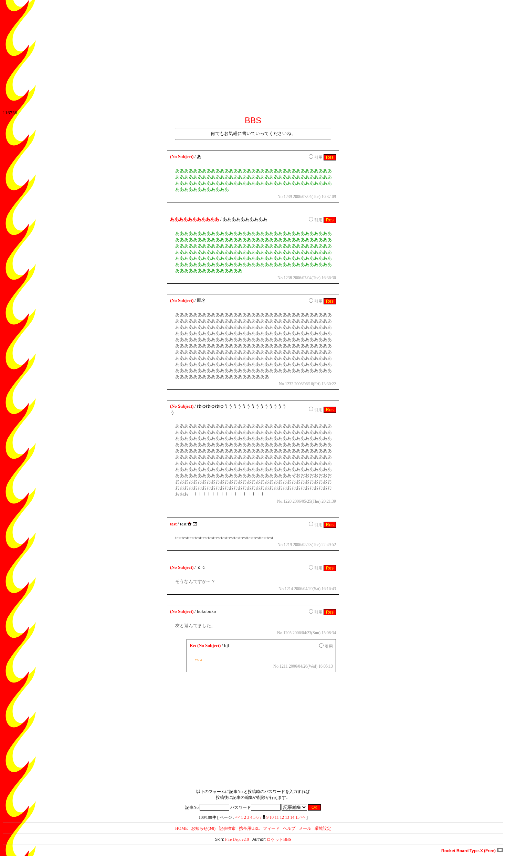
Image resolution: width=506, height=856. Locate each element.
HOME (181, 828)
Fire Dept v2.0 (237, 839)
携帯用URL (249, 828)
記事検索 (227, 828)
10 (272, 817)
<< (237, 817)
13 (287, 817)
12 (282, 817)
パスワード (240, 807)
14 (292, 817)
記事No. (192, 807)
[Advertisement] (209, 55)
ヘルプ (289, 828)
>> (303, 817)
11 (277, 817)
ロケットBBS (279, 839)
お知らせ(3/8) (203, 828)
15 (297, 817)
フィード (271, 828)
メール (305, 828)
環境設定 (323, 828)
